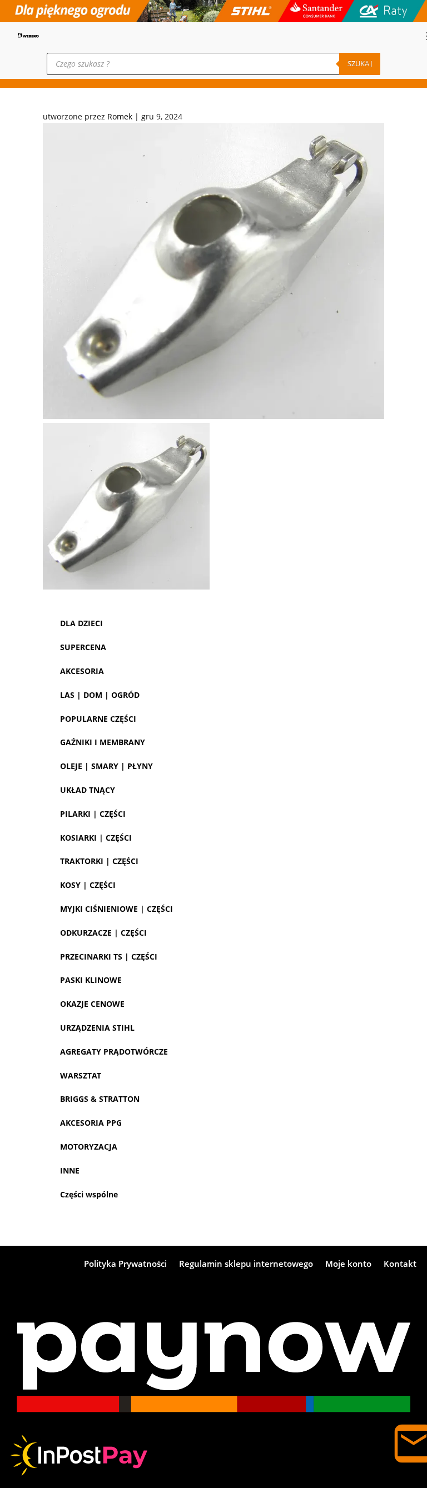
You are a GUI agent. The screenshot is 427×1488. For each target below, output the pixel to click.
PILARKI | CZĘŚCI (93, 813)
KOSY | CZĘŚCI (88, 885)
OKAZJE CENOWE (92, 1003)
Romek (119, 116)
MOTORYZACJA (88, 1146)
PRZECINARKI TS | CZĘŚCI (108, 956)
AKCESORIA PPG (91, 1122)
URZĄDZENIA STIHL (97, 1027)
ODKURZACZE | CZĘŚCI (103, 932)
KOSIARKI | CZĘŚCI (96, 837)
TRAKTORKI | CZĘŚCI (99, 861)
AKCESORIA (82, 671)
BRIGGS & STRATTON (100, 1098)
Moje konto (348, 1264)
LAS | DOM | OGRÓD (100, 695)
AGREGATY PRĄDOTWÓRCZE (114, 1051)
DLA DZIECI (81, 623)
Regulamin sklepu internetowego (246, 1264)
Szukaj (359, 63)
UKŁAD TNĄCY (87, 790)
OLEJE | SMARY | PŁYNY (106, 766)
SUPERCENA (83, 647)
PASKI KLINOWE (91, 980)
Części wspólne (89, 1194)
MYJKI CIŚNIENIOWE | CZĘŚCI (116, 908)
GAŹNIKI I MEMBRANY (102, 742)
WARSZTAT (80, 1075)
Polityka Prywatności (125, 1264)
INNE (70, 1170)
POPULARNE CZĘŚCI (98, 718)
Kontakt (400, 1264)
